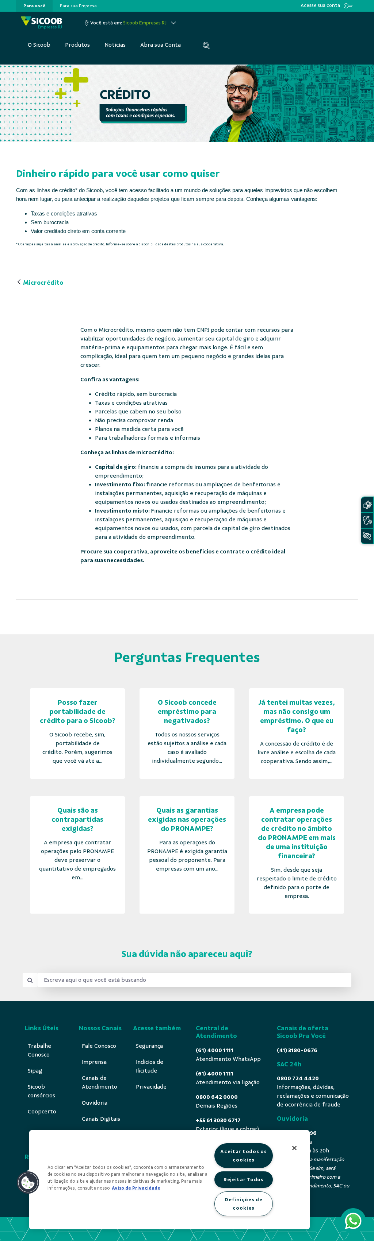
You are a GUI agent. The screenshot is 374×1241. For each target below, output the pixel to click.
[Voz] (367, 520)
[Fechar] (294, 1148)
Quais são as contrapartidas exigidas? (77, 819)
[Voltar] (19, 282)
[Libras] (367, 504)
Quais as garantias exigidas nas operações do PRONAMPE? (187, 819)
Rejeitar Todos (244, 1179)
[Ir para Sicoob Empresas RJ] (41, 23)
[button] (28, 1182)
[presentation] (34, 6)
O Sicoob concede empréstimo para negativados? (187, 711)
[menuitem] (34, 6)
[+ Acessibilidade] (367, 536)
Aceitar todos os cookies (243, 1155)
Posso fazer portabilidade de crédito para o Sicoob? (77, 711)
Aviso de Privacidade (136, 1188)
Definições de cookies (243, 1204)
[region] (169, 1179)
